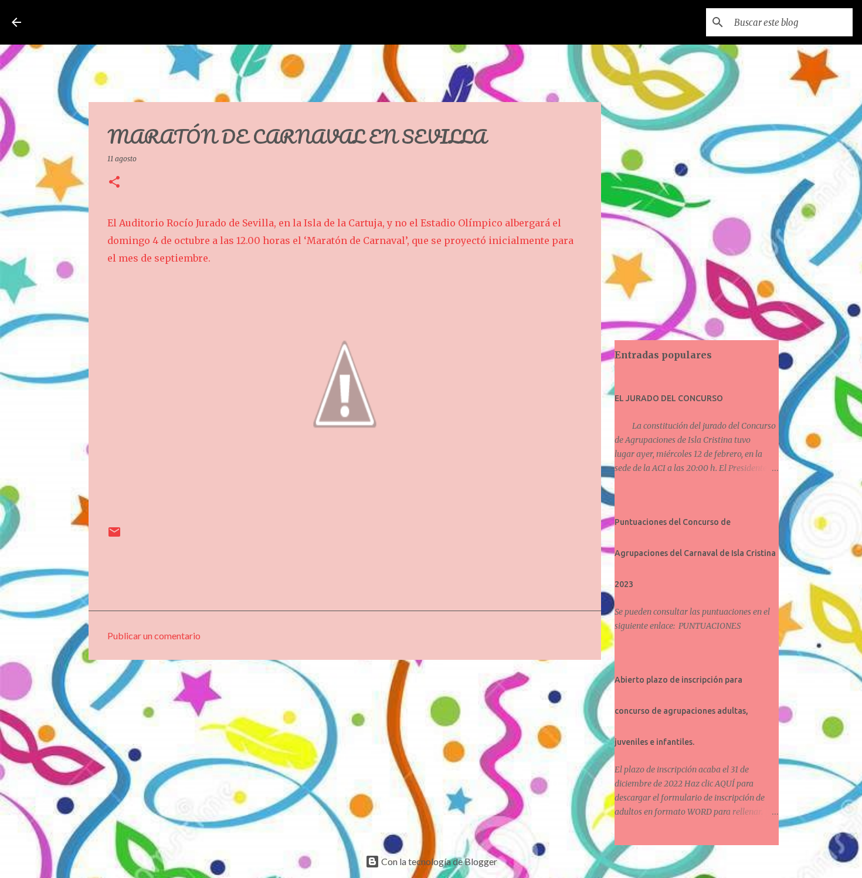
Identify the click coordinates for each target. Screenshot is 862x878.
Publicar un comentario (154, 635)
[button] (114, 183)
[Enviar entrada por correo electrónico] (114, 536)
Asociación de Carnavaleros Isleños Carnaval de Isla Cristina (252, 22)
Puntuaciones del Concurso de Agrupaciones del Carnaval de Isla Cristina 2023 (695, 553)
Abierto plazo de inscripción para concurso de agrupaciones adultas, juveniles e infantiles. (681, 711)
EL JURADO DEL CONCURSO (669, 398)
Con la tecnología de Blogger (438, 861)
